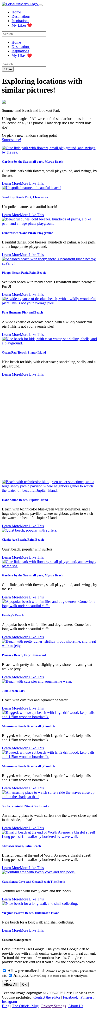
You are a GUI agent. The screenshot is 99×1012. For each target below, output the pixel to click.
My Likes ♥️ (22, 25)
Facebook (70, 997)
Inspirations (20, 21)
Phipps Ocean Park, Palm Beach (24, 272)
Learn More (11, 183)
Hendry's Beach (13, 615)
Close (8, 69)
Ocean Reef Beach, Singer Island (24, 352)
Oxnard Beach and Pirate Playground (27, 233)
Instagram (9, 1002)
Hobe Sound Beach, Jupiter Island (25, 500)
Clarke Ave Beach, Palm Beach (23, 539)
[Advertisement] (49, 428)
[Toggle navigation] (41, 5)
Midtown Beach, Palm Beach (21, 846)
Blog (5, 1006)
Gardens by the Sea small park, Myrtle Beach (32, 161)
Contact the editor (46, 997)
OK (24, 984)
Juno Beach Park (13, 690)
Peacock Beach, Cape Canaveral (24, 655)
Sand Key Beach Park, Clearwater (25, 197)
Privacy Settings (53, 1006)
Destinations (21, 16)
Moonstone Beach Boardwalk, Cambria (29, 726)
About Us (75, 1006)
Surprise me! (11, 140)
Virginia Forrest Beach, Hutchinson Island (30, 913)
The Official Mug (25, 1006)
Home (16, 12)
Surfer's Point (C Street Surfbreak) (25, 806)
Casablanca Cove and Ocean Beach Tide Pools (33, 881)
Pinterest (86, 997)
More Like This (32, 183)
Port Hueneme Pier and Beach (22, 312)
